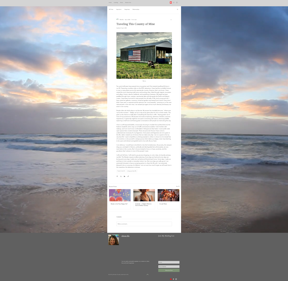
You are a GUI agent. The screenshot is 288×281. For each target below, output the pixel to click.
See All (177, 186)
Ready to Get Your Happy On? (119, 204)
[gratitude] (144, 195)
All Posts (111, 9)
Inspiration (118, 9)
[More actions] (171, 19)
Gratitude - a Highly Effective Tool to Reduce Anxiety (143, 204)
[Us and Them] (168, 195)
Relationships (136, 9)
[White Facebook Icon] (173, 279)
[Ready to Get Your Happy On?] (120, 195)
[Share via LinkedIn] (124, 176)
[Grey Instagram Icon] (177, 2)
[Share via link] (128, 176)
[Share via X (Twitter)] (121, 176)
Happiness (127, 9)
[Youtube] (171, 2)
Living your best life (131, 171)
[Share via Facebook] (117, 176)
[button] (177, 9)
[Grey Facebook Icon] (174, 2)
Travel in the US (121, 171)
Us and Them (163, 204)
